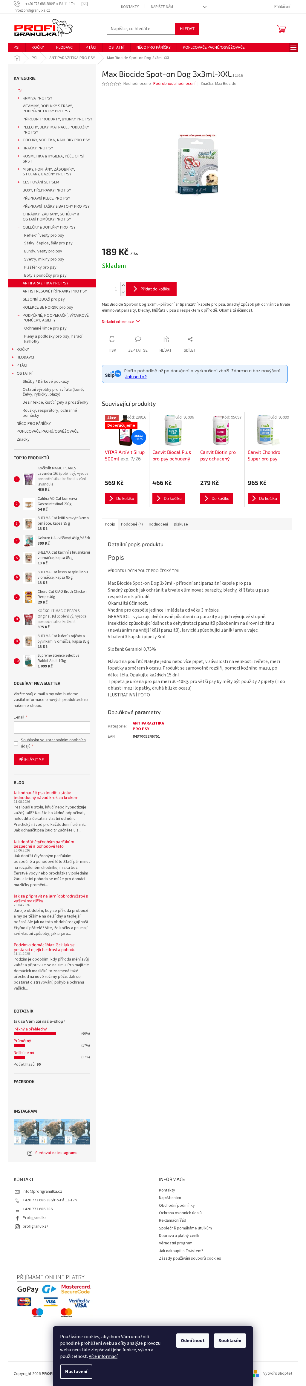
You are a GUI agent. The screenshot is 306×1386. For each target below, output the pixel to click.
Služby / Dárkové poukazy (46, 382)
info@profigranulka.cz (42, 1191)
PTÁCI (22, 365)
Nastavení (76, 1371)
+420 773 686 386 (38, 1209)
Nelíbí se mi (24, 1053)
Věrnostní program (175, 1243)
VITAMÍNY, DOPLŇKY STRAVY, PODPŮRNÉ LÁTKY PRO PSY (48, 108)
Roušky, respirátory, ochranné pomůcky (50, 413)
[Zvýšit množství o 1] (123, 285)
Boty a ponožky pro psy (45, 275)
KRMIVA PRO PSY (37, 98)
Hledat (187, 28)
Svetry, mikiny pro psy (44, 259)
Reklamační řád (172, 1220)
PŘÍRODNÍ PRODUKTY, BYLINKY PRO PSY (57, 119)
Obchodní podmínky (177, 1206)
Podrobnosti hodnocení (174, 84)
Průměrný (22, 1041)
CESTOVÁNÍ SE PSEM (41, 182)
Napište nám (162, 7)
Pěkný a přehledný (30, 1029)
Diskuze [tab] (181, 524)
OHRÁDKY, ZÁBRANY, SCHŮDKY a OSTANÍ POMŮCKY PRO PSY (51, 216)
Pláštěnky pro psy (40, 267)
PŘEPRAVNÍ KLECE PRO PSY (46, 198)
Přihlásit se (31, 759)
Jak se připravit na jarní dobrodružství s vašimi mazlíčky (51, 898)
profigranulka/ (35, 1226)
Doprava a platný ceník (179, 1236)
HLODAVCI (25, 357)
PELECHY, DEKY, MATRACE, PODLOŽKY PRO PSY (56, 129)
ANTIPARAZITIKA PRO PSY (45, 283)
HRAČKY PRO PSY (38, 148)
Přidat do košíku (155, 288)
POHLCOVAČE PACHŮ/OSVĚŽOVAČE (48, 431)
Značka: (218, 84)
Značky (23, 439)
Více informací (103, 1356)
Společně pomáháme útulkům (185, 1228)
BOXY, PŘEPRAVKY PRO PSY (47, 190)
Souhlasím (229, 1340)
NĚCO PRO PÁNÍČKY (34, 424)
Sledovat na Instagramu (56, 1153)
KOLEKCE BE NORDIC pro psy (48, 307)
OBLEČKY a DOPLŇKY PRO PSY (49, 227)
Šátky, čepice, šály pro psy (48, 243)
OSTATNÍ (25, 373)
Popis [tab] (110, 524)
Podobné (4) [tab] (132, 524)
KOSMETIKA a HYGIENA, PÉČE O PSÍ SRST (53, 158)
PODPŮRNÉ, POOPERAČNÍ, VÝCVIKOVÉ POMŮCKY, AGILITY (56, 318)
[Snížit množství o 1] (123, 292)
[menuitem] (16, 47)
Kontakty (130, 7)
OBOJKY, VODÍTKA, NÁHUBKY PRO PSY (56, 140)
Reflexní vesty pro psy (44, 235)
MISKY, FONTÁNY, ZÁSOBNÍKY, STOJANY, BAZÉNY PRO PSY (49, 171)
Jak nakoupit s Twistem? (181, 1251)
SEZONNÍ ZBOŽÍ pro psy (44, 299)
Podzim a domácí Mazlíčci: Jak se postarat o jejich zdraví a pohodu (45, 947)
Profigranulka (35, 1218)
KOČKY (23, 350)
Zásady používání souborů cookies (190, 1258)
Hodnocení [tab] (158, 524)
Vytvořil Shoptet (277, 1374)
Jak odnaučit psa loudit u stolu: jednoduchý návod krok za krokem (46, 795)
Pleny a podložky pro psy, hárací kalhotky (53, 338)
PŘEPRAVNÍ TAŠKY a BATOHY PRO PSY (56, 206)
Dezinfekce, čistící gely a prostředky (55, 402)
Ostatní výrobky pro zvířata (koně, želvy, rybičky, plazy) (53, 392)
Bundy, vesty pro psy (43, 251)
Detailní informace (118, 322)
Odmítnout (193, 1340)
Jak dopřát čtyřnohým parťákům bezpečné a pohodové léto (44, 844)
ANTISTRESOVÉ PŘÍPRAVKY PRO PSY (55, 291)
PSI (19, 90)
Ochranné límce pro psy (45, 328)
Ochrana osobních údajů (180, 1213)
